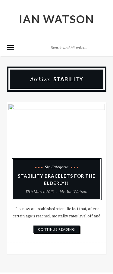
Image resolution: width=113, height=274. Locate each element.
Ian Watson (56, 19)
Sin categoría (56, 167)
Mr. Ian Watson (73, 191)
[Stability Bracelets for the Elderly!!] (56, 140)
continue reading (56, 229)
